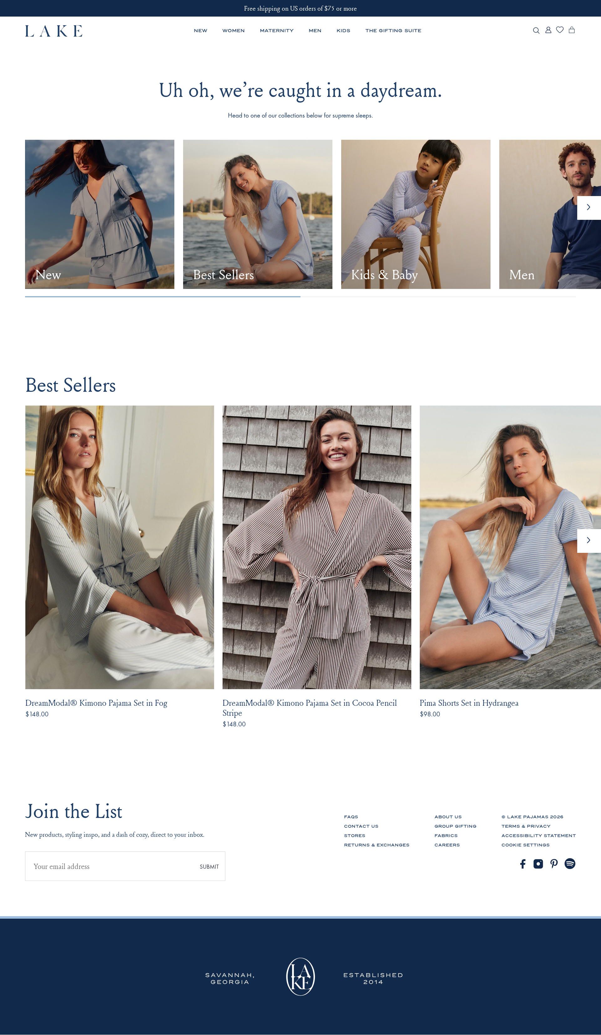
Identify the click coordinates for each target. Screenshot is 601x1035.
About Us (448, 817)
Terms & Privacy (526, 826)
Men (315, 30)
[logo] (54, 31)
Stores (354, 835)
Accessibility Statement (538, 835)
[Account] (548, 33)
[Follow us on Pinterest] (554, 864)
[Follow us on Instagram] (538, 864)
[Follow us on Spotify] (570, 864)
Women (233, 30)
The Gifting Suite (393, 30)
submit (209, 867)
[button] (589, 541)
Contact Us (361, 826)
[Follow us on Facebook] (522, 864)
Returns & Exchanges (376, 845)
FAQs (351, 817)
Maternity (277, 30)
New (200, 30)
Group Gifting (455, 826)
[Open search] (536, 30)
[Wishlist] (560, 32)
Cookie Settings (525, 845)
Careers (447, 845)
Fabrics (446, 835)
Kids (343, 30)
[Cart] (572, 33)
